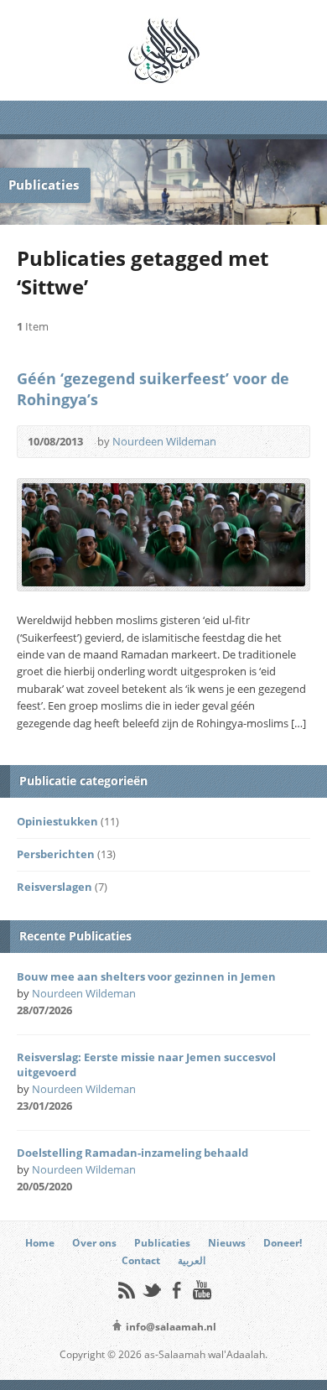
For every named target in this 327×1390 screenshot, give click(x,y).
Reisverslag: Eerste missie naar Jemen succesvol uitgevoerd (146, 1064)
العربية (191, 1260)
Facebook (176, 1289)
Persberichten (56, 854)
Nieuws (227, 1242)
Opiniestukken (57, 821)
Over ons (94, 1242)
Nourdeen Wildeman (164, 441)
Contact (141, 1260)
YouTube (201, 1289)
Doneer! (282, 1242)
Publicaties (162, 1242)
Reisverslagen (54, 886)
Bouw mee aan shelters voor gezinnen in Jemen (146, 976)
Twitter (151, 1289)
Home (39, 1242)
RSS (126, 1289)
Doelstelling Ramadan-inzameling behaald (132, 1152)
